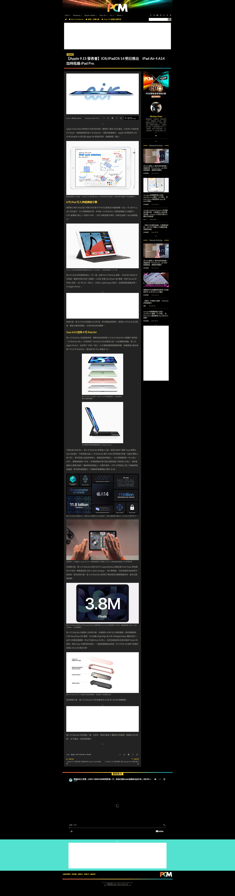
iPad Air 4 (82, 754)
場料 (144, 306)
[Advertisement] (117, 35)
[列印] (121, 118)
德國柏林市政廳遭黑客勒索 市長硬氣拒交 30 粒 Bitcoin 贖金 (156, 291)
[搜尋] (169, 19)
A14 (77, 754)
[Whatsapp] (164, 15)
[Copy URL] (116, 118)
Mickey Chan (76, 118)
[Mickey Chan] (156, 107)
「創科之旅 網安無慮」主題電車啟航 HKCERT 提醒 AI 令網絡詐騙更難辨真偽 (155, 227)
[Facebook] (150, 15)
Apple (73, 754)
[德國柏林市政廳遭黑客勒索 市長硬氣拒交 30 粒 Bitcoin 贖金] (156, 280)
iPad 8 (89, 754)
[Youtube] (157, 15)
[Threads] (160, 15)
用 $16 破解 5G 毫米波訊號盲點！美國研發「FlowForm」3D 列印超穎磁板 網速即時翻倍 (155, 168)
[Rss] (170, 15)
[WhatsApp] (108, 118)
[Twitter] (167, 15)
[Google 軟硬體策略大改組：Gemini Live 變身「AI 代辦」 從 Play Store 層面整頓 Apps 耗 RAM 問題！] (156, 185)
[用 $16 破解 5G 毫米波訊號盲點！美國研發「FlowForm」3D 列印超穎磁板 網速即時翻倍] (156, 156)
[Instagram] (154, 15)
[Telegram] (112, 118)
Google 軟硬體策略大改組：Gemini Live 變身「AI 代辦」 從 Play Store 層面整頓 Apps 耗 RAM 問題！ (155, 198)
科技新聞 (70, 54)
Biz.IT (145, 219)
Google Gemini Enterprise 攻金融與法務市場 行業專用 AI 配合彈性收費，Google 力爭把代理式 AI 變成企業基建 (155, 213)
